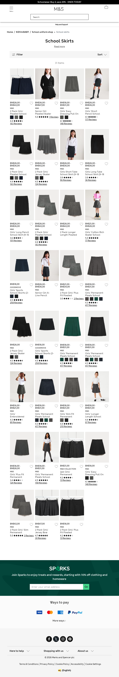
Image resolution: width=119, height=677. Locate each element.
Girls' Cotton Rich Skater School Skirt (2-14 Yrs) (94, 235)
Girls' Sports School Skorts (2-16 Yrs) (19, 293)
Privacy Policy (47, 664)
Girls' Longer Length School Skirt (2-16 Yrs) (93, 417)
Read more (59, 46)
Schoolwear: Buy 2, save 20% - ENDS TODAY (59, 2)
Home (10, 32)
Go (86, 586)
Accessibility (77, 664)
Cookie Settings (93, 664)
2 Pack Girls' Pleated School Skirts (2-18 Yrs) (18, 114)
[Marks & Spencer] (58, 9)
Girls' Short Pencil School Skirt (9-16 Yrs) (93, 114)
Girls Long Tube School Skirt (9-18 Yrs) (94, 174)
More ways (58, 620)
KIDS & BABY (22, 32)
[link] (60, 670)
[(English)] (60, 672)
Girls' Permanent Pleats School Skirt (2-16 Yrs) (94, 295)
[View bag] (106, 8)
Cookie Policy (62, 664)
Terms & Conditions (28, 664)
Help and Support (61, 25)
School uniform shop (42, 32)
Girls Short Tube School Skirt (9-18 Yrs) (69, 174)
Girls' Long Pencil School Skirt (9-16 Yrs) (19, 235)
